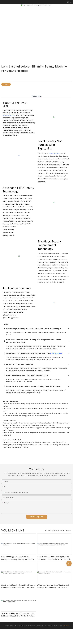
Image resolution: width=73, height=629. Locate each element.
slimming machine (9, 115)
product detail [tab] (36, 96)
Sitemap (66, 625)
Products (68, 530)
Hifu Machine (49, 530)
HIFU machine (56, 353)
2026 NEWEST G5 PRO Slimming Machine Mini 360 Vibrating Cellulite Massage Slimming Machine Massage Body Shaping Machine (54, 558)
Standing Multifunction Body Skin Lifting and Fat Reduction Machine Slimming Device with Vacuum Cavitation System (18, 586)
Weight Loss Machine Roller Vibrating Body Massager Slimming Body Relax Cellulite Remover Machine (53, 586)
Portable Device (59, 530)
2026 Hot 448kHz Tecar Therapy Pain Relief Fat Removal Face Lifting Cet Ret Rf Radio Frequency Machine (18, 615)
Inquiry (6, 84)
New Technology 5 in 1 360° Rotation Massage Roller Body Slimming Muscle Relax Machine (18, 558)
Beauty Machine (54, 153)
